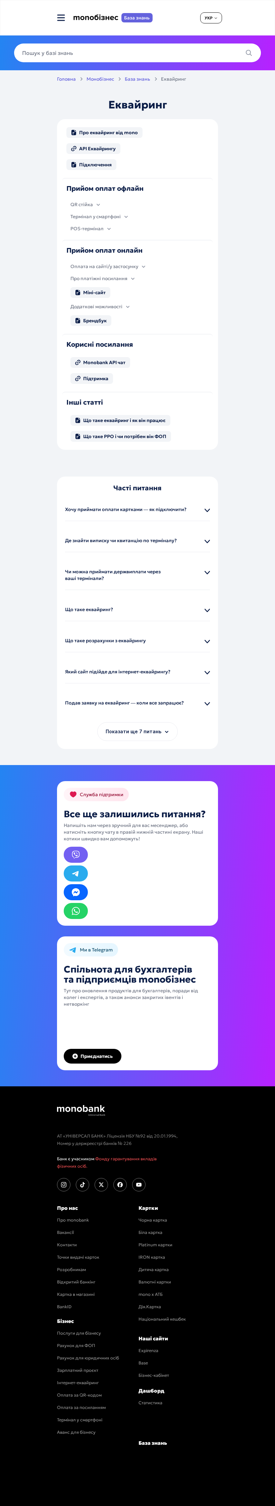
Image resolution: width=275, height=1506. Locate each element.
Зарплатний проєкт (77, 1370)
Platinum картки (155, 1245)
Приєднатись (96, 1056)
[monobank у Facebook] (120, 1184)
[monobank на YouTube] (138, 1184)
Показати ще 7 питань (133, 731)
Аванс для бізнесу (76, 1432)
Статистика (150, 1403)
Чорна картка (153, 1220)
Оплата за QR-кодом (79, 1395)
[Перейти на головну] (81, 1110)
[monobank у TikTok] (82, 1184)
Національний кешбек (162, 1319)
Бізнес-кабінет (154, 1375)
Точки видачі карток (78, 1257)
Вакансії (65, 1232)
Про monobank (73, 1220)
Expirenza (148, 1350)
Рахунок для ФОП (76, 1345)
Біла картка (150, 1232)
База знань (137, 79)
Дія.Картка (150, 1307)
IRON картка (152, 1257)
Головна (66, 79)
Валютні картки (155, 1282)
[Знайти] (251, 53)
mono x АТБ (151, 1294)
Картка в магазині (76, 1294)
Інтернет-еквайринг (78, 1383)
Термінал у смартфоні (79, 1420)
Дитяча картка (154, 1269)
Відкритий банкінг (76, 1282)
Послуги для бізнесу (79, 1333)
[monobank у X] (101, 1184)
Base (143, 1363)
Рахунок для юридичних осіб (88, 1358)
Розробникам (71, 1269)
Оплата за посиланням (81, 1407)
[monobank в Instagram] (63, 1184)
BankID (64, 1307)
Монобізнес (100, 79)
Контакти (67, 1245)
